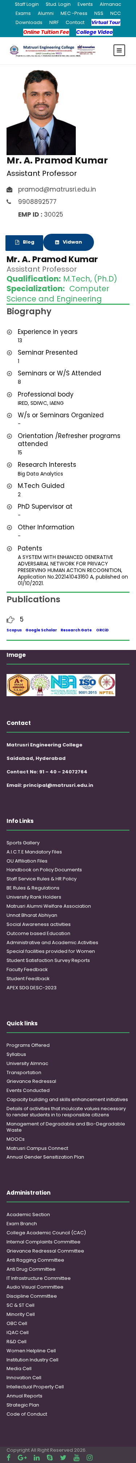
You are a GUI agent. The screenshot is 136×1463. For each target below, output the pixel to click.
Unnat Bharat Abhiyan (32, 915)
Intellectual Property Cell (35, 1386)
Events (85, 4)
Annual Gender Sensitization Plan (45, 1157)
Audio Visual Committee (35, 1286)
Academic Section (28, 1214)
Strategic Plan (23, 1404)
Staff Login (27, 4)
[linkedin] (37, 1458)
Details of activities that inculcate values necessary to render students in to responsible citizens (66, 1111)
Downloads (29, 22)
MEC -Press (74, 13)
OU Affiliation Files (27, 860)
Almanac (110, 4)
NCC (115, 13)
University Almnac (27, 1063)
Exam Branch (22, 1223)
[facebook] (9, 1458)
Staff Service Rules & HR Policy (42, 878)
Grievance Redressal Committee (45, 1250)
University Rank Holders (34, 897)
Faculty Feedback (27, 969)
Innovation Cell (24, 1377)
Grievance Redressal (31, 1081)
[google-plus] (22, 1458)
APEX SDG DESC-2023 (32, 987)
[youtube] (76, 1458)
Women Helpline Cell (31, 1350)
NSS (98, 13)
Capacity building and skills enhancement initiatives (67, 1099)
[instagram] (89, 1458)
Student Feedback (28, 978)
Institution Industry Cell (32, 1359)
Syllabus (16, 1054)
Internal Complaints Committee (44, 1241)
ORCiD (102, 630)
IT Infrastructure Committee (39, 1278)
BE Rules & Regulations (33, 887)
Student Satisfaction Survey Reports (48, 960)
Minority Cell (21, 1314)
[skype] (50, 1458)
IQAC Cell (18, 1332)
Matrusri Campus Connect (37, 1148)
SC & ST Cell (20, 1305)
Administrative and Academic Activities (52, 942)
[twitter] (63, 1458)
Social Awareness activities (39, 924)
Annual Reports (24, 1395)
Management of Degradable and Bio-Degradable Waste (66, 1126)
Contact (75, 22)
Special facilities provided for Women (51, 951)
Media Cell (19, 1368)
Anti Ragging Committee (35, 1260)
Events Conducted (28, 1090)
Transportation (24, 1072)
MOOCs (16, 1139)
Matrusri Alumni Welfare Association (49, 906)
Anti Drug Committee (31, 1269)
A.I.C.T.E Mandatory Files (34, 851)
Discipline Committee (32, 1296)
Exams (23, 13)
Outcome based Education (38, 933)
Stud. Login (58, 4)
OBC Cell (17, 1323)
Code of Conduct (27, 1414)
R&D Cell (16, 1341)
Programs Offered (28, 1045)
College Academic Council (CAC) (46, 1232)
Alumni (46, 13)
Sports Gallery (23, 842)
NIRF (54, 22)
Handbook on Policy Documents (44, 869)
